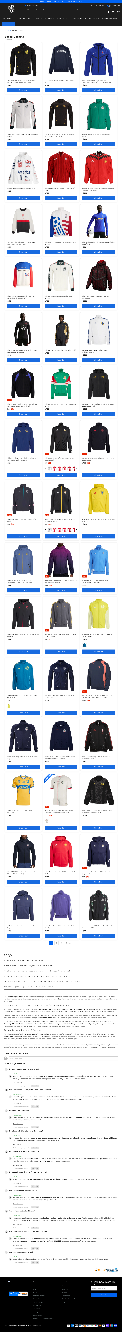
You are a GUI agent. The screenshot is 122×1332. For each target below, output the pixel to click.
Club (38, 18)
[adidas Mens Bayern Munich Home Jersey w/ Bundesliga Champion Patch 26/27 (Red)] (59, 468)
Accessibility (36, 1308)
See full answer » (18, 1082)
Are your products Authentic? (21, 1252)
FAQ (34, 1289)
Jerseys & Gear (24, 18)
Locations (65, 1289)
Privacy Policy (37, 1299)
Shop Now (23, 90)
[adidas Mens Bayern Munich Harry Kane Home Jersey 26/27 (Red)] (64, 468)
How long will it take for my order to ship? (26, 1131)
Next (68, 943)
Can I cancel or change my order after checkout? (28, 1231)
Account (35, 1286)
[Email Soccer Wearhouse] (18, 1288)
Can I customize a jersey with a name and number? (30, 1090)
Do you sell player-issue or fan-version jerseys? (28, 1172)
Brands (48, 18)
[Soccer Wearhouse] (12, 9)
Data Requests (37, 1315)
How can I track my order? (19, 1110)
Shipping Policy (37, 1305)
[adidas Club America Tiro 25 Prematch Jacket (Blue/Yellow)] (84, 645)
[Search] (77, 10)
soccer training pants (17, 1047)
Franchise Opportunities (69, 1299)
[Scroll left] (46, 468)
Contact (35, 1292)
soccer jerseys (66, 1026)
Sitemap (35, 1312)
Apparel (93, 18)
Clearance (8, 24)
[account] (108, 12)
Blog (63, 1302)
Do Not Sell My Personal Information (43, 1318)
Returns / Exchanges (39, 1295)
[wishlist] (113, 12)
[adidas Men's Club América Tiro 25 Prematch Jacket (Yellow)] (9, 706)
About (64, 1286)
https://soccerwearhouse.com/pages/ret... (69, 1076)
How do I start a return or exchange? (24, 1069)
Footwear (7, 18)
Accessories (78, 18)
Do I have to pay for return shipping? (24, 1151)
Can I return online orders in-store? (23, 1190)
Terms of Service (38, 1302)
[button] (33, 1086)
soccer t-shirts (80, 1026)
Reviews (64, 1292)
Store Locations (32, 5)
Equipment (62, 18)
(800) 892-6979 (114, 6)
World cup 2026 (109, 18)
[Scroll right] (76, 468)
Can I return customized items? (22, 1211)
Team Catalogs (66, 1295)
